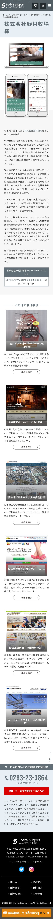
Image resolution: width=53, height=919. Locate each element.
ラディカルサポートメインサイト (27, 861)
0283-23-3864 (17, 856)
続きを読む (26, 371)
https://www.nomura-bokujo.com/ (24, 279)
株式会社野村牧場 (33, 130)
